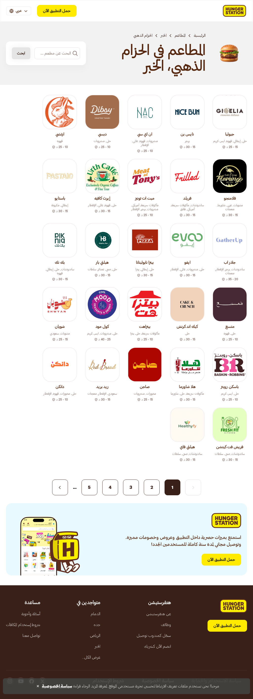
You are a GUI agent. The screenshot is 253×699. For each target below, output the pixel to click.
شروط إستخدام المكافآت (23, 625)
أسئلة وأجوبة (30, 614)
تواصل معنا (31, 636)
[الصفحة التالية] (60, 487)
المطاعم (180, 35)
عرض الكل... (91, 657)
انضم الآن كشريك (157, 646)
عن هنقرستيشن (158, 614)
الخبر (164, 35)
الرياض (95, 636)
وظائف (166, 625)
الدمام (95, 614)
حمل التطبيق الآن (57, 11)
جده (97, 625)
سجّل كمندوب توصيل (154, 636)
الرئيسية (200, 35)
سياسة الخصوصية (57, 686)
